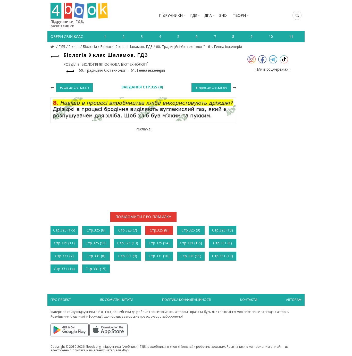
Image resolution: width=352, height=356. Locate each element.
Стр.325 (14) (159, 243)
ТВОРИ (239, 15)
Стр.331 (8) (96, 255)
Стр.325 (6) (96, 230)
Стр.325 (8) (159, 230)
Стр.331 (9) (127, 255)
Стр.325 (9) (190, 230)
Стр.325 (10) (222, 230)
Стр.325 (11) (64, 243)
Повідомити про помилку (143, 216)
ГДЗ (193, 15)
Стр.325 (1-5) (64, 230)
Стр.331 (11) (190, 255)
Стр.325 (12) (96, 243)
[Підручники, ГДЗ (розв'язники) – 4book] (53, 46)
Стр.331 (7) (64, 255)
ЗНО (223, 15)
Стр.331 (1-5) (191, 243)
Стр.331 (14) (64, 268)
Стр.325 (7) (127, 230)
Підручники (171, 15)
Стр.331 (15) (96, 268)
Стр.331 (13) (222, 255)
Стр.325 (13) (127, 243)
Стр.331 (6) (222, 243)
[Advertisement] (143, 167)
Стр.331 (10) (159, 255)
